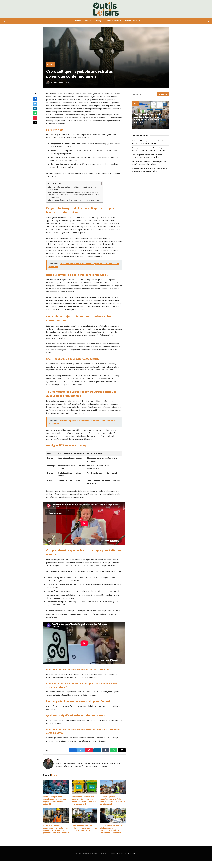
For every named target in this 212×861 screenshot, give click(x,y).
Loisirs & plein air (132, 21)
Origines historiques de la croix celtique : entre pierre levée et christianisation (72, 188)
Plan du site (119, 853)
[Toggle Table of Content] (98, 184)
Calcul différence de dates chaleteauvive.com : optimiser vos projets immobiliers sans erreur (111, 829)
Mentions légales (130, 853)
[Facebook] (35, 99)
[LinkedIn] (35, 108)
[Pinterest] (35, 118)
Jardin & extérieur (113, 21)
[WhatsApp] (35, 113)
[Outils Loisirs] (106, 9)
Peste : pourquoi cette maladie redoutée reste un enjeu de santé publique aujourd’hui (54, 800)
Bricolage (98, 21)
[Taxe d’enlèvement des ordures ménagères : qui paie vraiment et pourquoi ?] (84, 815)
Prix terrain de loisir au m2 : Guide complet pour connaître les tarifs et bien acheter (149, 163)
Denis (55, 82)
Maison (88, 21)
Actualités (76, 21)
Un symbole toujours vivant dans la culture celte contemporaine (73, 192)
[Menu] (5, 21)
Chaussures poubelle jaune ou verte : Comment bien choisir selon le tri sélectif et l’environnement (84, 800)
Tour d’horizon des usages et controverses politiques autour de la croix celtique (74, 196)
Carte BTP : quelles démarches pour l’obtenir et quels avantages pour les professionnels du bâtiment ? (56, 829)
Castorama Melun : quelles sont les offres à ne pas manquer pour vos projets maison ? (148, 118)
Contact (111, 853)
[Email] (35, 122)
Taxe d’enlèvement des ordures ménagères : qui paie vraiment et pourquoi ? (84, 827)
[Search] (208, 20)
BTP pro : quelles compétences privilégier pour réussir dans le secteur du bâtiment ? (112, 800)
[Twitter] (35, 104)
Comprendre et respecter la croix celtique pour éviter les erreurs (74, 200)
